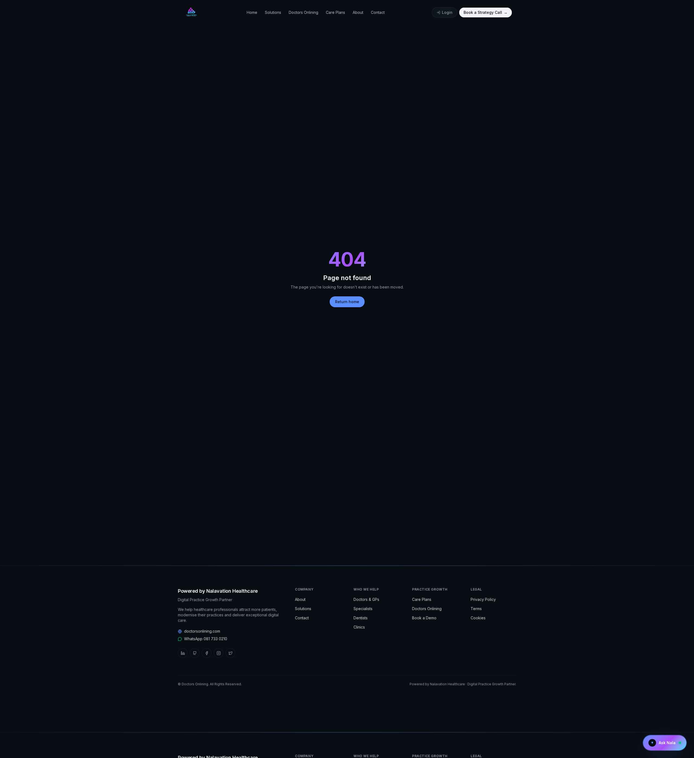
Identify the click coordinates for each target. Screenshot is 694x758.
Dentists (361, 618)
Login (447, 12)
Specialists (363, 608)
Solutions (273, 12)
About (358, 12)
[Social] (183, 653)
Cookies (478, 618)
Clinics (359, 627)
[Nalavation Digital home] (191, 12)
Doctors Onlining (303, 12)
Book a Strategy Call (485, 12)
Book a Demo (424, 618)
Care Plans (335, 12)
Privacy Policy (483, 599)
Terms (476, 608)
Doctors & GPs (366, 599)
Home (252, 12)
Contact (378, 12)
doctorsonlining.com (202, 631)
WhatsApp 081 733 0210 (205, 638)
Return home (347, 301)
